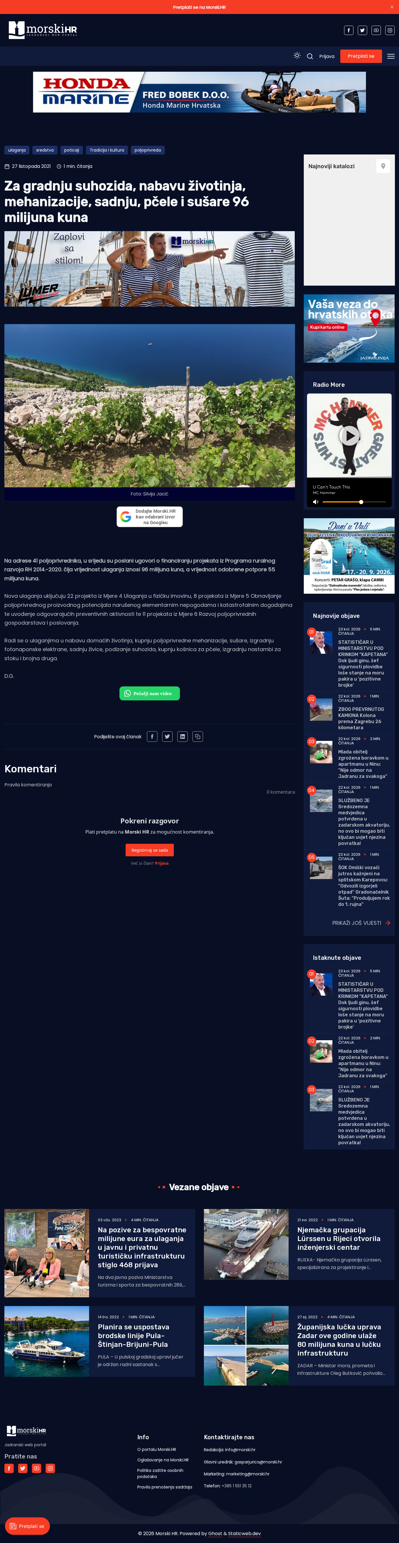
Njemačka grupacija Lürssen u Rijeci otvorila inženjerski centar (339, 1239)
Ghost (215, 1533)
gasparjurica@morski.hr (258, 1462)
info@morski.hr (240, 1450)
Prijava (326, 56)
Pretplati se (361, 56)
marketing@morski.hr (248, 1474)
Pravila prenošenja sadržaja (164, 1487)
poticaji (71, 150)
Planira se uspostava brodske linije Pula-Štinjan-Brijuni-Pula (133, 1336)
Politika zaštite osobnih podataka (160, 1473)
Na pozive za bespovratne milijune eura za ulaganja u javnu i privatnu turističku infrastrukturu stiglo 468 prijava (142, 1247)
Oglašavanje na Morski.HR (163, 1460)
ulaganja (17, 150)
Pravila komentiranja (28, 784)
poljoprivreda (148, 150)
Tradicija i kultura (107, 150)
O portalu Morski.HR (156, 1449)
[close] (392, 7)
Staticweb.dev (244, 1533)
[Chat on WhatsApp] (149, 693)
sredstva (45, 150)
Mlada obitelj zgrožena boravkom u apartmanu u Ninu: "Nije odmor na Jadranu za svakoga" (363, 764)
